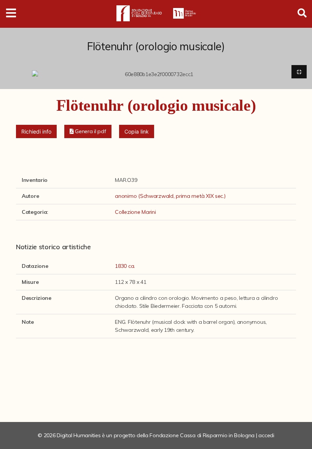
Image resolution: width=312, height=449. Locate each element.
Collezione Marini (135, 212)
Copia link (136, 131)
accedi (266, 435)
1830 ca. (125, 266)
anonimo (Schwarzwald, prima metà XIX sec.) (170, 196)
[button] (87, 131)
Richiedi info (36, 131)
